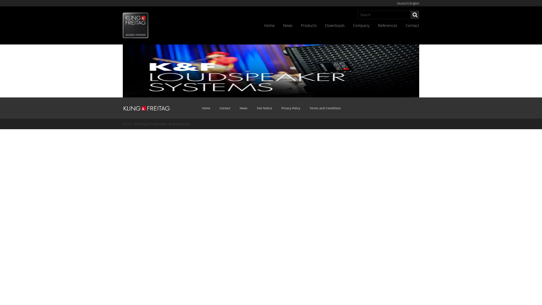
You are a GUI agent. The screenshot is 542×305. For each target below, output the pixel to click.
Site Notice (264, 108)
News (287, 25)
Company (361, 25)
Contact (412, 25)
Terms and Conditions (325, 108)
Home (269, 25)
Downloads (334, 25)
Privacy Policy (290, 108)
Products (309, 25)
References (387, 25)
